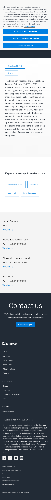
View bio (6, 229)
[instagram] (21, 458)
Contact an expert (25, 324)
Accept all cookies (25, 46)
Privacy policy (6, 477)
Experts (5, 373)
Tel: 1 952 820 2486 (18, 262)
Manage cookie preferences (25, 31)
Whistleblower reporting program (10, 481)
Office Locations (8, 369)
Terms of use (5, 474)
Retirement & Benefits (11, 394)
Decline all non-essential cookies (25, 38)
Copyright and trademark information (11, 470)
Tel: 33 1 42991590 (17, 281)
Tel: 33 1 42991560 (17, 244)
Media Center (7, 365)
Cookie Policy (29, 26)
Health (5, 386)
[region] (25, 25)
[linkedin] (10, 458)
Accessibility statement (8, 484)
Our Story (6, 356)
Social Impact (7, 360)
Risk (4, 398)
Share (10, 73)
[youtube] (16, 458)
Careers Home (8, 411)
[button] (4, 458)
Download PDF (14, 66)
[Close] (48, 3)
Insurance (6, 390)
